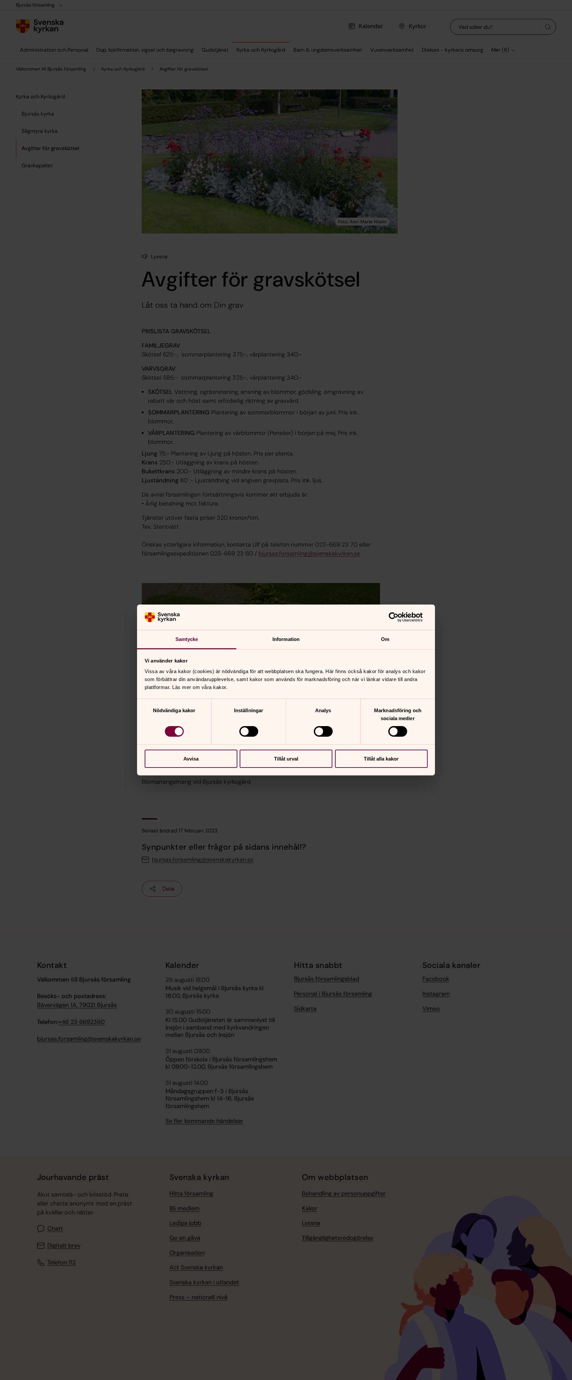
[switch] (248, 731)
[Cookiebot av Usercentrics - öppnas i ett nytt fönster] (399, 617)
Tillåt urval (286, 759)
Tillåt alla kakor (381, 759)
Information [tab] (286, 639)
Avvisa (191, 759)
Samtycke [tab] (186, 639)
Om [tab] (385, 639)
